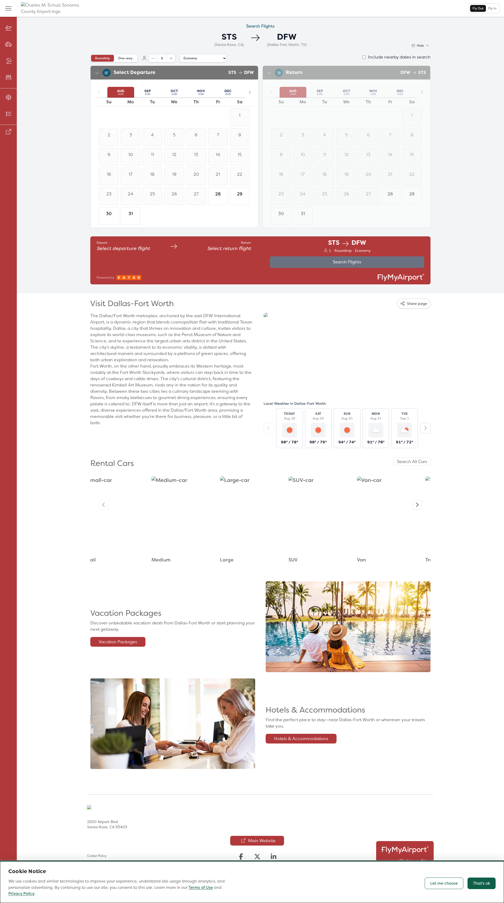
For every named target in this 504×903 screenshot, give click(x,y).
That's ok (481, 883)
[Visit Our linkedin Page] (274, 856)
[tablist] (484, 8)
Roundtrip (102, 58)
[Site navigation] (8, 8)
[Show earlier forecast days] (269, 428)
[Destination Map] (8, 98)
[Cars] (8, 45)
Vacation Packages (118, 642)
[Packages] (8, 61)
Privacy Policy (21, 893)
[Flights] (8, 28)
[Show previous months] (99, 92)
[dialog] (252, 882)
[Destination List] (8, 114)
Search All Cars (412, 461)
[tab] (478, 8)
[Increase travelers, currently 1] (171, 58)
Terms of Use (200, 887)
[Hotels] (8, 78)
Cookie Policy (97, 856)
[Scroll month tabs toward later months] (249, 92)
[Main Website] (8, 132)
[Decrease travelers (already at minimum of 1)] (153, 58)
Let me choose (444, 883)
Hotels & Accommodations (301, 738)
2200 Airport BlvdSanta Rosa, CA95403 (107, 824)
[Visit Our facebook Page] (241, 856)
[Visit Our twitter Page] (257, 856)
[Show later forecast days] (425, 428)
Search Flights (347, 262)
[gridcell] (218, 196)
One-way (125, 58)
